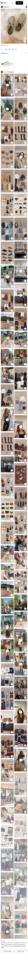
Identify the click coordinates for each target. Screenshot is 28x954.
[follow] (26, 7)
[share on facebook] (6, 49)
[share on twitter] (12, 49)
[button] (26, 3)
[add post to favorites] (25, 41)
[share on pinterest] (9, 49)
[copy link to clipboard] (16, 49)
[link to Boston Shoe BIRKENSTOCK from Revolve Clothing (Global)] (7, 61)
